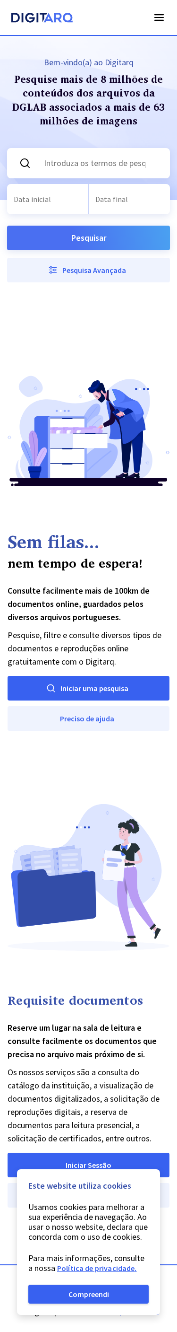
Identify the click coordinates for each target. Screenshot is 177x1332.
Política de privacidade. (97, 1268)
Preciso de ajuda (87, 718)
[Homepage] (42, 19)
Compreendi (88, 1294)
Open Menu (159, 17)
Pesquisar (88, 237)
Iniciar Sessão (88, 1165)
